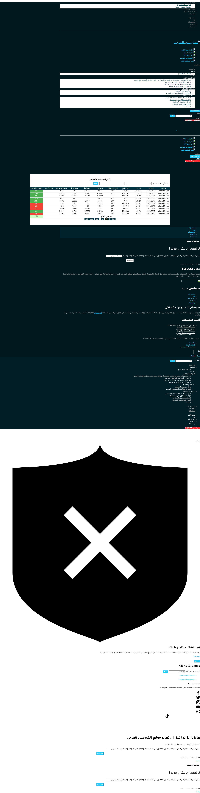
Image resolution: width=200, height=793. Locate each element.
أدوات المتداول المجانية (182, 102)
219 (97, 219)
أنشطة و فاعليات (188, 89)
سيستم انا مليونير (192, 120)
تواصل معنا (190, 345)
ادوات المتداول (189, 3)
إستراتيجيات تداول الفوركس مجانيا (177, 85)
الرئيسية (192, 69)
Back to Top (195, 356)
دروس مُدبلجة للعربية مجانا (180, 87)
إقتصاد (192, 76)
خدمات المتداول (189, 96)
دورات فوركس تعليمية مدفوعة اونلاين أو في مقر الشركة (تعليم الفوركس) (162, 80)
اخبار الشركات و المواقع (181, 104)
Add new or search (192, 672)
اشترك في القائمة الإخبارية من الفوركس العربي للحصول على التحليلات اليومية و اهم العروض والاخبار (161, 256)
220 (91, 219)
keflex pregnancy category (187, 329)
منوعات (188, 107)
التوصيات (191, 409)
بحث (172, 116)
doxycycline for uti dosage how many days (182, 325)
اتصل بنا (192, 14)
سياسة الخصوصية (187, 347)
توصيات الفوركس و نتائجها (180, 100)
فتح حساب (191, 407)
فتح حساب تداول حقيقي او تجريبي (178, 98)
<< (113, 219)
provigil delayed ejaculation (186, 333)
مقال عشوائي (190, 9)
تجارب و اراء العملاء (183, 91)
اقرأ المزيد (98, 313)
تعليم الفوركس (189, 78)
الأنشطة (192, 411)
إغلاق (198, 358)
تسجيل (130, 260)
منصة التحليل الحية (183, 7)
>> (87, 219)
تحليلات (192, 71)
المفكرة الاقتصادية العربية (186, 327)
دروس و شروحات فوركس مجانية (178, 82)
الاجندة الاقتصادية (184, 5)
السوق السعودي (184, 74)
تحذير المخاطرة (189, 12)
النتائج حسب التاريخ (160, 183)
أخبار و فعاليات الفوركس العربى (178, 93)
